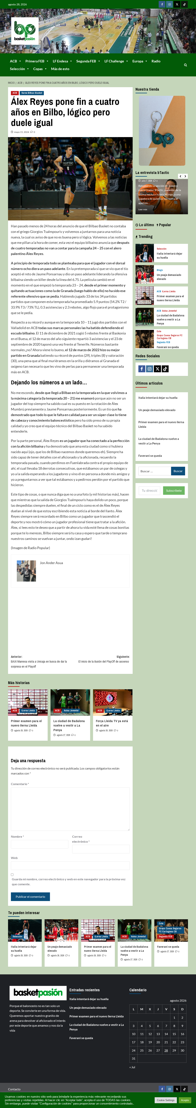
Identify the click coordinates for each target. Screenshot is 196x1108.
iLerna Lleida (28, 710)
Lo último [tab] (146, 224)
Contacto (14, 1089)
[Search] (185, 65)
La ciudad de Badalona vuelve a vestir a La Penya (69, 725)
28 (166, 1050)
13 (158, 1034)
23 (182, 1042)
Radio (156, 61)
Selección (17, 69)
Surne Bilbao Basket (31, 92)
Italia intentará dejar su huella (157, 397)
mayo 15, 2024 (21, 132)
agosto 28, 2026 (21, 730)
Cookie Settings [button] (166, 1100)
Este (159, 331)
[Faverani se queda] (145, 338)
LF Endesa (60, 61)
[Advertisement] (70, 618)
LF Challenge (114, 61)
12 (150, 1034)
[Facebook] (162, 4)
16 (182, 1034)
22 (174, 1042)
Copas (38, 69)
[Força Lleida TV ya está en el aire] (113, 702)
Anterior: (39, 662)
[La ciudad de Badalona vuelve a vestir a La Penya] (70, 702)
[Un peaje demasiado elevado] (145, 274)
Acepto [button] (185, 1100)
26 (150, 1050)
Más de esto (60, 69)
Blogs (160, 270)
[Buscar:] (154, 471)
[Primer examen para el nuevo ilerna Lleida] (28, 702)
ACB (13, 61)
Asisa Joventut (71, 710)
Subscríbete (174, 490)
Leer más (142, 209)
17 (133, 1042)
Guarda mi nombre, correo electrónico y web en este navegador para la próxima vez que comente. (69, 881)
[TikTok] (184, 4)
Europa (137, 61)
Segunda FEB (86, 61)
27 (158, 1050)
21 (166, 1042)
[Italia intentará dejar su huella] (145, 252)
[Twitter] (177, 4)
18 (142, 1042)
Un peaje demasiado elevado (157, 410)
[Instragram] (169, 4)
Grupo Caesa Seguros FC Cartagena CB (169, 337)
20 (158, 1042)
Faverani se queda (168, 347)
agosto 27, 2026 (63, 735)
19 (150, 1042)
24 (133, 1050)
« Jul (132, 1067)
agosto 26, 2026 (106, 730)
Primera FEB (34, 61)
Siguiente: (104, 659)
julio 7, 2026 (147, 180)
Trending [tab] (145, 236)
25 (142, 1050)
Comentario (20, 784)
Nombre (17, 836)
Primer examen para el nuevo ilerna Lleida (26, 723)
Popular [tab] (164, 224)
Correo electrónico (81, 839)
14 (166, 1034)
